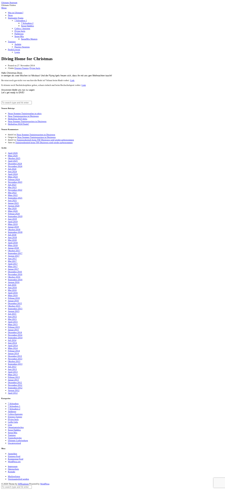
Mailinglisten (14, 476)
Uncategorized (14, 443)
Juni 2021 (12, 200)
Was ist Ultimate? (15, 12)
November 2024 (15, 166)
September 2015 (15, 308)
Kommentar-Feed (15, 459)
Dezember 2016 (15, 271)
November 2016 (15, 274)
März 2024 (13, 177)
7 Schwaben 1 (20, 20)
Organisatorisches (16, 427)
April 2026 (13, 153)
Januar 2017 (13, 269)
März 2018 (13, 245)
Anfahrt (17, 44)
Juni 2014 (12, 343)
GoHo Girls (13, 422)
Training (12, 41)
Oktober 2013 (14, 361)
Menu (4, 8)
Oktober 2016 (14, 277)
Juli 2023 (12, 184)
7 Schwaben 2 (27, 23)
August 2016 (13, 282)
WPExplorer (23, 484)
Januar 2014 (13, 353)
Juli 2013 (12, 366)
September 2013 (15, 364)
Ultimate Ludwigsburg (18, 440)
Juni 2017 (12, 258)
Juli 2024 (12, 169)
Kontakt (11, 471)
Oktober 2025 (14, 158)
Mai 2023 (12, 187)
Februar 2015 (14, 327)
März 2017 (13, 266)
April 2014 (13, 345)
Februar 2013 (14, 377)
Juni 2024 (12, 171)
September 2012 (15, 387)
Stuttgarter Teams (15, 18)
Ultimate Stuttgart (9, 2)
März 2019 (13, 224)
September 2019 (15, 216)
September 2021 (15, 198)
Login (17, 52)
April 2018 (13, 242)
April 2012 (13, 393)
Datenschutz (13, 469)
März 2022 (13, 195)
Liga (10, 424)
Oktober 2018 (14, 229)
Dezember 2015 (15, 303)
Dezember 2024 (15, 163)
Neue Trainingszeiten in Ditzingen (23, 116)
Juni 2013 (12, 369)
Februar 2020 (14, 213)
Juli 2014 (12, 340)
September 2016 (15, 279)
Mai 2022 (12, 192)
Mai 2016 (12, 290)
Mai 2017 (12, 261)
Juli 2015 (12, 314)
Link (72, 80)
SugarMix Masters (29, 39)
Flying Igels (19, 31)
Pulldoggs (19, 33)
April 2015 (13, 322)
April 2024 (13, 174)
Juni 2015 (12, 316)
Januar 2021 (13, 203)
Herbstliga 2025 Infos (17, 119)
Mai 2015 (12, 319)
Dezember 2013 (15, 356)
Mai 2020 (12, 208)
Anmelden (12, 453)
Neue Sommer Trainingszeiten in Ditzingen (27, 121)
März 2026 (13, 155)
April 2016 (13, 293)
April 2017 (13, 264)
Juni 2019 (12, 219)
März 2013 (13, 374)
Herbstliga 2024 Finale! (18, 124)
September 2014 (15, 337)
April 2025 (13, 161)
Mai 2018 (12, 240)
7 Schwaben (13, 403)
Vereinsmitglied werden (18, 479)
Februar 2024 (14, 179)
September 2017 (15, 253)
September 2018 (15, 232)
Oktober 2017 (14, 250)
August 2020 (13, 206)
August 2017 (13, 256)
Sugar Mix (19, 36)
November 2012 (15, 385)
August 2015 (13, 311)
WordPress (44, 484)
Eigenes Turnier (21, 68)
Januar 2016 (13, 300)
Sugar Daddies (27, 26)
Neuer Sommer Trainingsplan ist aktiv (25, 113)
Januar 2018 (13, 248)
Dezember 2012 (15, 382)
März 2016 (13, 295)
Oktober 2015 (14, 306)
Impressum (12, 466)
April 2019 (13, 221)
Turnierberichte (15, 438)
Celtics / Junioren (22, 28)
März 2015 (13, 324)
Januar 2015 (13, 329)
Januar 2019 (13, 227)
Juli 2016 (12, 285)
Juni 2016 (12, 287)
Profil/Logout (14, 49)
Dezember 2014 (15, 332)
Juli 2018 (12, 235)
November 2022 (15, 190)
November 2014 (15, 335)
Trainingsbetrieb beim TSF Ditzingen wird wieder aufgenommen (45, 140)
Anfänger (12, 411)
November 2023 (15, 182)
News (10, 15)
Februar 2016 (14, 298)
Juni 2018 (12, 237)
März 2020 (13, 211)
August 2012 (13, 390)
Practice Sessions (22, 47)
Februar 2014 (14, 351)
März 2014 (13, 348)
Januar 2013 (13, 380)
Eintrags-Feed (14, 456)
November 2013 (15, 358)
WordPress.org (14, 461)
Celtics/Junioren (15, 414)
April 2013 (13, 372)
